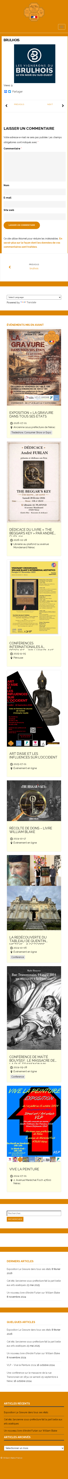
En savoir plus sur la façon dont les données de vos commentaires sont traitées (33, 242)
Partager (17, 91)
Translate (31, 302)
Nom (6, 185)
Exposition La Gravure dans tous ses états (29, 1269)
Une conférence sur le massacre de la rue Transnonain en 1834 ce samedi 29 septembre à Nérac (32, 1376)
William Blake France (12, 1458)
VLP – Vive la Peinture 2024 (21, 1365)
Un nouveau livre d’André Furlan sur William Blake (33, 1292)
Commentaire (13, 148)
